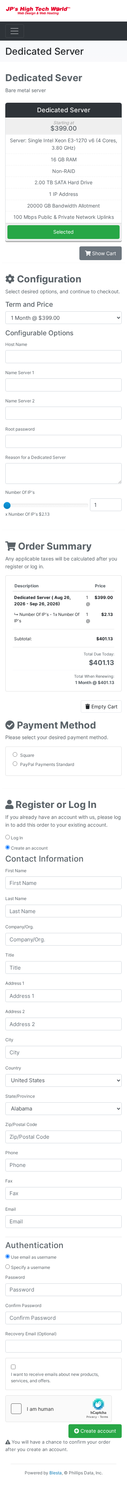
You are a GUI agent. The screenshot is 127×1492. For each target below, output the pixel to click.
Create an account (29, 848)
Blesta (55, 1472)
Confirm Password (23, 1305)
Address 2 (15, 1011)
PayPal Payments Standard (46, 764)
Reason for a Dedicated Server (35, 457)
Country (13, 1068)
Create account (97, 1431)
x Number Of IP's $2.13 (27, 514)
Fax (8, 1181)
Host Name (16, 344)
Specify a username (30, 1267)
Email (10, 1209)
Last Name (15, 898)
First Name (15, 870)
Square (26, 755)
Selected (63, 232)
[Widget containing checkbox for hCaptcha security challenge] (58, 1408)
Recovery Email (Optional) (30, 1333)
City (9, 1039)
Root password (20, 429)
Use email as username (33, 1257)
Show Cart (103, 253)
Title (9, 955)
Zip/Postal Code (21, 1124)
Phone (11, 1152)
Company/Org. (19, 926)
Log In (16, 837)
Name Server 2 (20, 400)
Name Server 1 (19, 372)
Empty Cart (103, 706)
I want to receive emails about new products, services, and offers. (55, 1377)
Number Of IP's (20, 492)
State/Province (20, 1096)
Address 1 (14, 983)
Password (15, 1277)
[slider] (7, 505)
